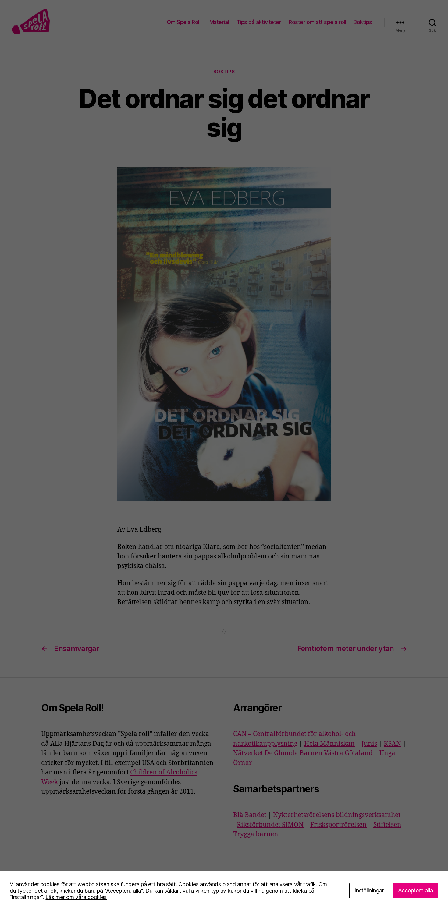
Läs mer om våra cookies (76, 897)
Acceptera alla (415, 890)
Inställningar (369, 890)
